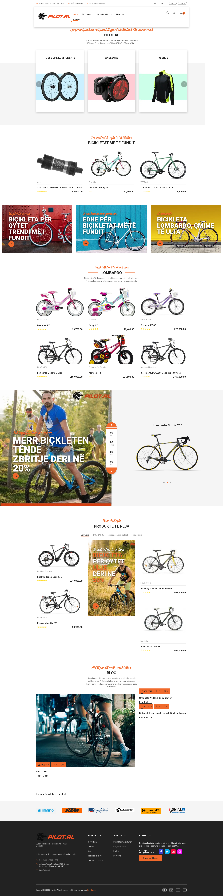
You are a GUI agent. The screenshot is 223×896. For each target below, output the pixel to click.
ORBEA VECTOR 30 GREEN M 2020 (157, 187)
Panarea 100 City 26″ (99, 187)
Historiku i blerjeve (95, 856)
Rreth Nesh (92, 842)
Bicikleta (92, 320)
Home (75, 14)
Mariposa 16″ (43, 325)
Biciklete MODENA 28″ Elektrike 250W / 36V (161, 373)
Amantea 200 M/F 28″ (151, 646)
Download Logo (150, 858)
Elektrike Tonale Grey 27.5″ (49, 577)
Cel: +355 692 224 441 (97, 3)
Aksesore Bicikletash (118, 535)
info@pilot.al (44, 870)
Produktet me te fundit (122, 842)
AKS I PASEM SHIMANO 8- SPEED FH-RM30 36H (59, 187)
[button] (164, 482)
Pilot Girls (41, 771)
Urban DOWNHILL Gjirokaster (155, 698)
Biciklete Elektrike (148, 367)
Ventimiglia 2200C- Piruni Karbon (156, 588)
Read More (42, 776)
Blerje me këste (119, 847)
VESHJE (111, 57)
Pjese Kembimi (103, 14)
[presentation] (39, 84)
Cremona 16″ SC (148, 325)
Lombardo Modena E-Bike (49, 373)
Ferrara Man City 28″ (47, 623)
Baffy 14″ (93, 325)
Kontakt (76, 19)
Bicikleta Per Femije (97, 367)
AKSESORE (59, 57)
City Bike (92, 182)
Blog (89, 851)
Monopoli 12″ (95, 373)
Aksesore (120, 14)
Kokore (163, 57)
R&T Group (91, 890)
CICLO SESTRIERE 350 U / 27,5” (167, 425)
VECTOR (144, 182)
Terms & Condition (95, 860)
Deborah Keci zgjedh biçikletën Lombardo (162, 713)
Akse (39, 182)
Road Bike (137, 535)
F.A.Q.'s (116, 851)
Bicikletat (86, 14)
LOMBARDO (42, 320)
